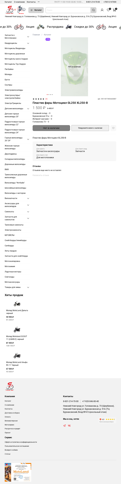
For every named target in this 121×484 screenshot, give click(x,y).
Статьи (7, 454)
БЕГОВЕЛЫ (9, 235)
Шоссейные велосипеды (15, 188)
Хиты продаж (11, 251)
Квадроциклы (11, 43)
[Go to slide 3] (50, 94)
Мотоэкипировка (12, 261)
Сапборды (9, 246)
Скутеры (8, 85)
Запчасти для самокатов (11, 218)
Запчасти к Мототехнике (10, 36)
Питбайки (9, 69)
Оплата (8, 417)
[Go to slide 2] (48, 94)
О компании (19, 2)
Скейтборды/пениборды (15, 240)
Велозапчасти (11, 198)
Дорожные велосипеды (15, 164)
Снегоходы (9, 277)
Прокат (8, 433)
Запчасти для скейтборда (16, 256)
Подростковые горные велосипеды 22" (15, 123)
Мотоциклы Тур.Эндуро (15, 64)
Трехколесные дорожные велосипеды (16, 176)
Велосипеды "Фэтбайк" (15, 183)
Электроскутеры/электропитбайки (12, 96)
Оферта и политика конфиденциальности (21, 442)
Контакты (31, 2)
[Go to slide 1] (47, 94)
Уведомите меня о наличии (90, 128)
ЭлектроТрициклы (13, 103)
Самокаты (9, 211)
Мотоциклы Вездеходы (15, 48)
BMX (7, 169)
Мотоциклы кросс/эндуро (16, 59)
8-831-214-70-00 (93, 2)
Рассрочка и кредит (12, 429)
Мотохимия (10, 266)
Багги (7, 80)
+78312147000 (110, 2)
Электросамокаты (13, 230)
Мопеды (8, 74)
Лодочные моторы (13, 272)
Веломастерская (11, 421)
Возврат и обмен (11, 450)
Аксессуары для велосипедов (12, 204)
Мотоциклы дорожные (15, 54)
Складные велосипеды (15, 159)
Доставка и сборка (12, 413)
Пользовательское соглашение (17, 446)
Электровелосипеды (14, 90)
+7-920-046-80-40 (90, 401)
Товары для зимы (13, 287)
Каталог (8, 2)
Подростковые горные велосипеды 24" (15, 131)
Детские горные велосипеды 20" (12, 115)
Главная (36, 35)
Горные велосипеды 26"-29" (13, 139)
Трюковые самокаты (14, 225)
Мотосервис (9, 425)
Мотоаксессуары (12, 282)
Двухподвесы (11, 154)
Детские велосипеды (14, 108)
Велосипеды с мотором (15, 193)
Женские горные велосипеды (12, 147)
